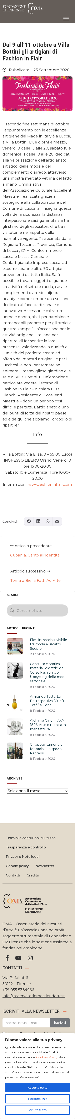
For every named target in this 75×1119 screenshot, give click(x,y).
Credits (33, 875)
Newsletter (44, 866)
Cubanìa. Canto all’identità (35, 555)
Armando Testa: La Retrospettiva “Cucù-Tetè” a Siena (47, 701)
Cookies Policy (46, 1057)
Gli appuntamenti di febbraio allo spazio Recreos (46, 749)
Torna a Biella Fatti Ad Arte (35, 580)
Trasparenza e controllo (26, 847)
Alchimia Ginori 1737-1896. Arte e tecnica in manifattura (48, 724)
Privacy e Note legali (23, 857)
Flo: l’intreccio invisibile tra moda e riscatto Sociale (48, 644)
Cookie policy (17, 866)
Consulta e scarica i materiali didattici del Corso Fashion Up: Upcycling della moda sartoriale (48, 672)
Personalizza (37, 1099)
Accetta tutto (38, 1088)
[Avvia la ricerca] (12, 611)
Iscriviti (60, 1023)
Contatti (13, 875)
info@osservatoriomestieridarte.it (33, 996)
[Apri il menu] (66, 18)
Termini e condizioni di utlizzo (31, 838)
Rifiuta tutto (38, 1110)
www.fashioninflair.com (50, 484)
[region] (37, 1076)
